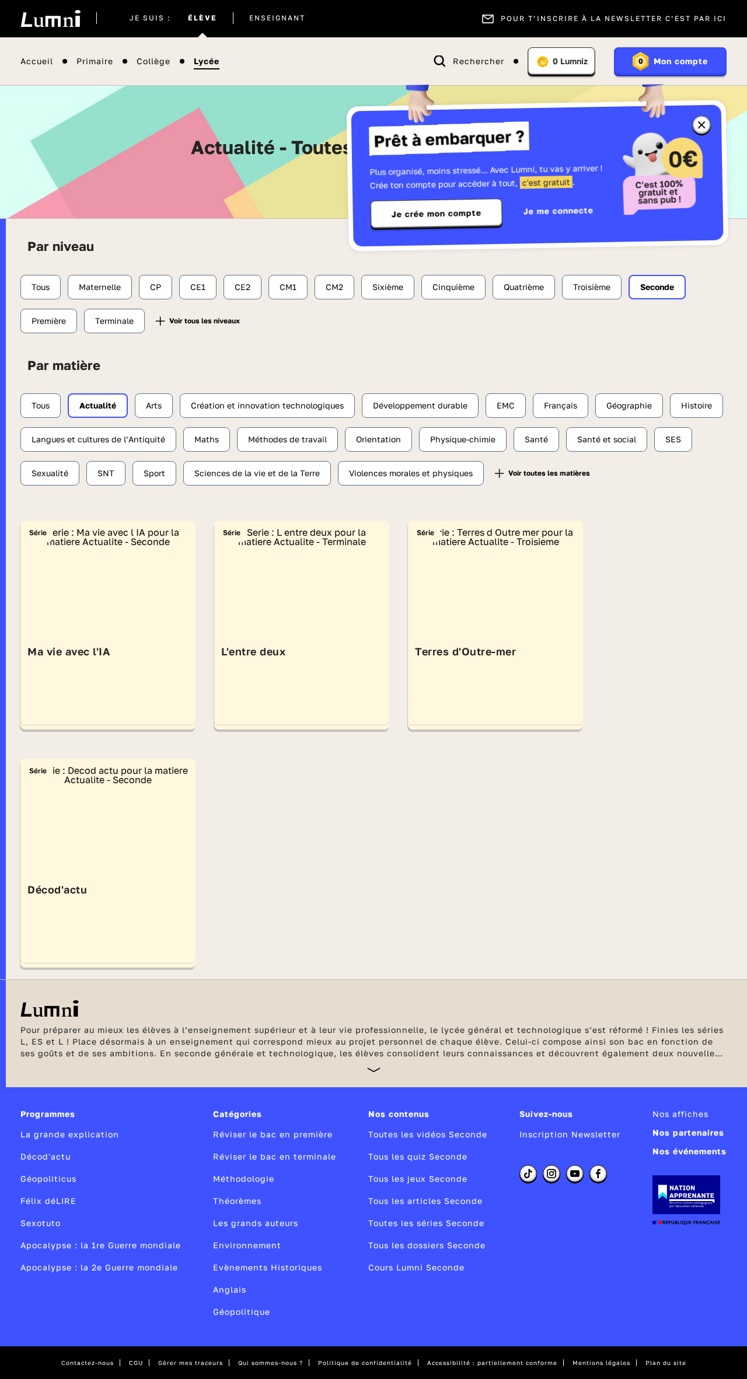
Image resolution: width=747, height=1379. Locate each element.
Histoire (696, 405)
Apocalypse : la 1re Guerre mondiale (100, 1245)
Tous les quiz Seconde (417, 1156)
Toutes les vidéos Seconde (427, 1134)
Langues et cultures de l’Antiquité (98, 439)
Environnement (247, 1245)
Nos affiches (680, 1114)
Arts (154, 405)
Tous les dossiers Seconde (427, 1245)
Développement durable (420, 405)
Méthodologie (243, 1179)
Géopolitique (241, 1312)
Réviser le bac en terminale (274, 1156)
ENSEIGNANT (277, 18)
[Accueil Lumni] (50, 18)
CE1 (197, 287)
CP (155, 287)
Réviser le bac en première (273, 1134)
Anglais (229, 1289)
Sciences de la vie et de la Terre (257, 473)
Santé (536, 439)
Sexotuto (40, 1223)
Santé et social (606, 439)
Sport (154, 473)
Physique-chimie (462, 439)
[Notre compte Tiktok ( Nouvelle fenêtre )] (528, 1173)
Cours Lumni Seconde (416, 1267)
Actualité (97, 405)
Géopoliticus (48, 1179)
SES (673, 439)
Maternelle (100, 287)
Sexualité (50, 473)
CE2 (242, 287)
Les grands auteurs (255, 1223)
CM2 (334, 287)
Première (49, 321)
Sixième (387, 287)
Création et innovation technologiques (267, 405)
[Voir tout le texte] (374, 1069)
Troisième (591, 287)
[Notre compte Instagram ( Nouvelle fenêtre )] (551, 1173)
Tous (41, 287)
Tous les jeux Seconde (417, 1179)
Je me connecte (558, 210)
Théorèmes (237, 1201)
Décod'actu (45, 1156)
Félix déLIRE (48, 1201)
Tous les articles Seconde (425, 1201)
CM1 (288, 287)
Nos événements (689, 1151)
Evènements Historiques (267, 1267)
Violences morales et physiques (411, 473)
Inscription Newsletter (569, 1134)
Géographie (629, 405)
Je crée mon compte (436, 213)
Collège (153, 62)
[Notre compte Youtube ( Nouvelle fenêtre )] (575, 1173)
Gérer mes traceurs (190, 1362)
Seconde (657, 287)
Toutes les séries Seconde (426, 1223)
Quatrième (524, 287)
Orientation (378, 439)
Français (560, 405)
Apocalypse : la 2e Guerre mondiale (99, 1267)
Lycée (206, 62)
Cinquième (453, 287)
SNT (105, 473)
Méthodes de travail (287, 439)
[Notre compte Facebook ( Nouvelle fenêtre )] (598, 1173)
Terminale (114, 321)
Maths (206, 439)
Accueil (36, 62)
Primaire (94, 62)
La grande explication (69, 1134)
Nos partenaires (688, 1132)
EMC (506, 405)
